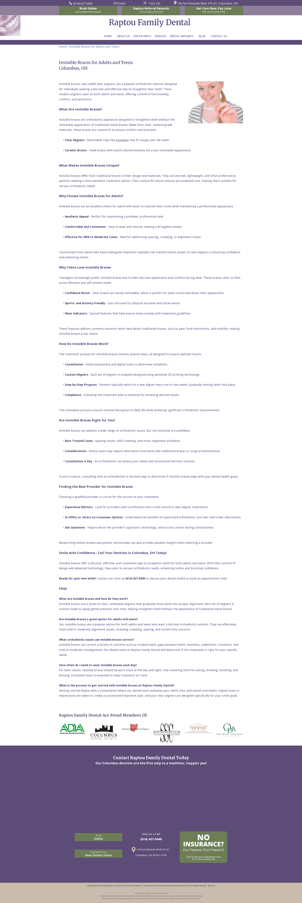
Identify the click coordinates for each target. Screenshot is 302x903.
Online (98, 837)
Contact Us (219, 36)
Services (160, 36)
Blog (202, 36)
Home (108, 36)
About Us (123, 36)
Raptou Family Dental (117, 885)
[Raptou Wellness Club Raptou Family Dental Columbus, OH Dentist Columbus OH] (203, 847)
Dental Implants (181, 36)
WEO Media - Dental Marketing (144, 885)
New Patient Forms (98, 853)
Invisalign (122, 140)
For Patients (142, 36)
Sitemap (211, 885)
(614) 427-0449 (151, 839)
